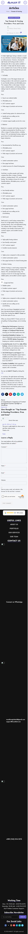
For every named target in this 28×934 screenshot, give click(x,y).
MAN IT (11, 931)
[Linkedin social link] (14, 394)
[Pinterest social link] (10, 394)
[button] (14, 512)
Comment (4, 447)
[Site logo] (14, 2)
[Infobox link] (12, 602)
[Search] (25, 2)
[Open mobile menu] (2, 2)
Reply (3, 434)
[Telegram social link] (22, 394)
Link (2, 373)
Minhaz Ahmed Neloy (15, 28)
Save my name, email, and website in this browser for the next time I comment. (12, 490)
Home (7, 11)
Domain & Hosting (16, 11)
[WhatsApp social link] (18, 394)
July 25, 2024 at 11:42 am (9, 424)
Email (3, 473)
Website (3, 480)
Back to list (4, 407)
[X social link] (6, 394)
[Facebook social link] (2, 394)
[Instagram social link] (11, 925)
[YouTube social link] (14, 925)
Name (3, 466)
